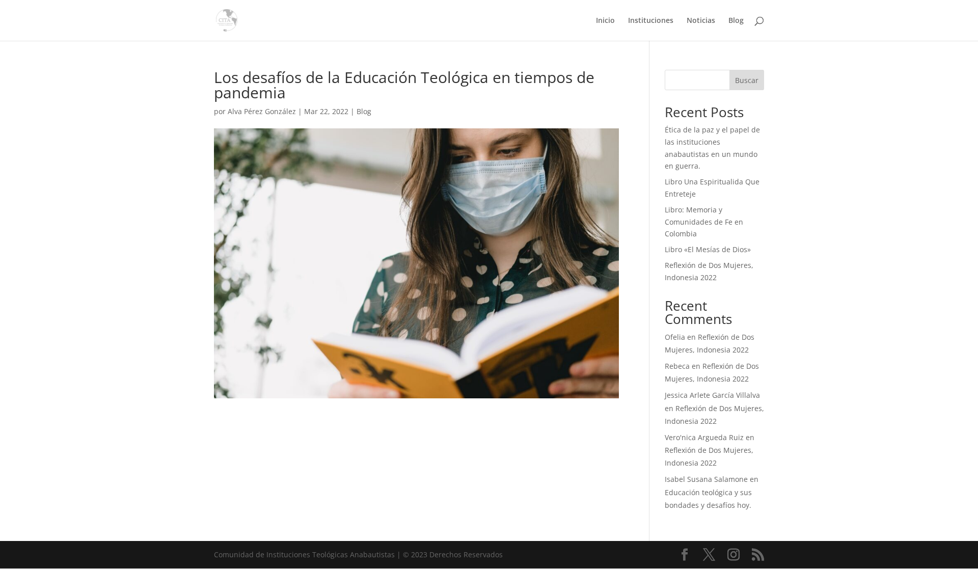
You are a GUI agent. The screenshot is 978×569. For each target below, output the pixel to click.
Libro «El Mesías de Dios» (708, 249)
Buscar (746, 80)
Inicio (605, 21)
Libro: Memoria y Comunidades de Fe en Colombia (704, 222)
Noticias (701, 21)
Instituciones (650, 21)
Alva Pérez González (262, 111)
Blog (736, 21)
